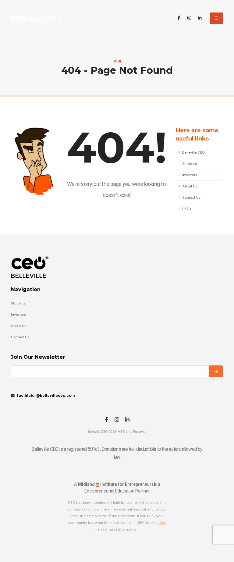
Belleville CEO (193, 152)
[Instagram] (189, 18)
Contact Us (191, 197)
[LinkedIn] (200, 18)
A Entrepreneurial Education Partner (117, 487)
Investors (189, 175)
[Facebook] (179, 18)
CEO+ (187, 209)
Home (117, 61)
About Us (189, 186)
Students (189, 164)
